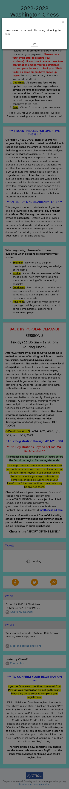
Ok (34, 44)
